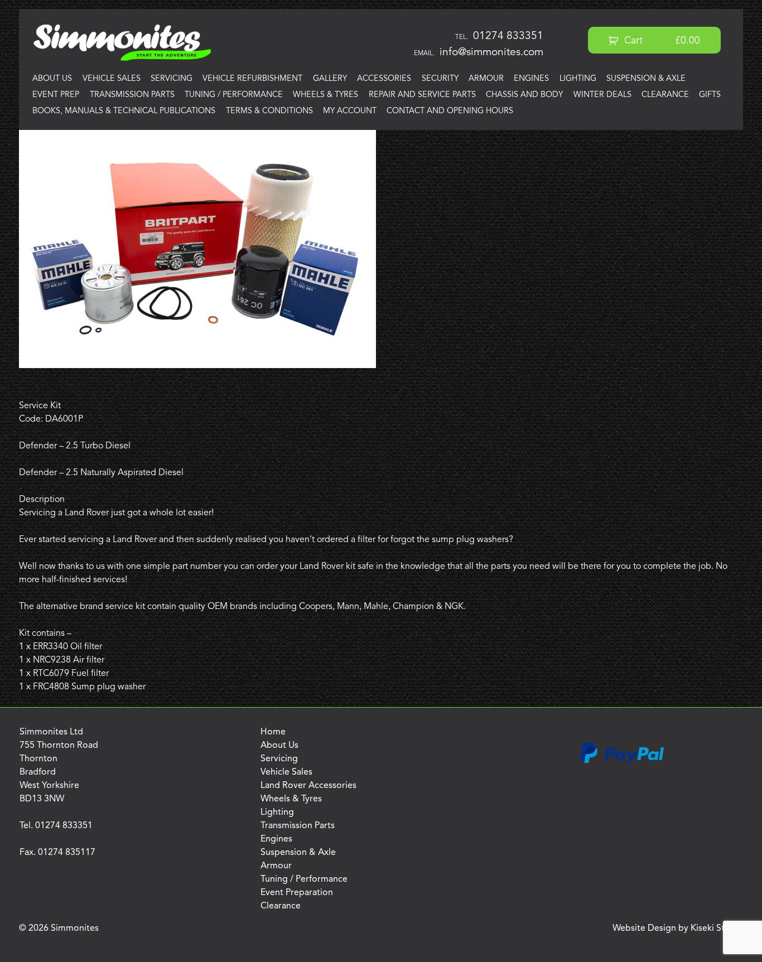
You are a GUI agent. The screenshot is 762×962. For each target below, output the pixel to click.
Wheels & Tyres (325, 95)
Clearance (665, 95)
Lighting (578, 79)
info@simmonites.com (491, 52)
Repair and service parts (422, 95)
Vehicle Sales (112, 79)
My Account (350, 111)
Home (273, 732)
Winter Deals (602, 95)
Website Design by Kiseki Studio (678, 928)
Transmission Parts (132, 95)
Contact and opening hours (450, 111)
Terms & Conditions (269, 111)
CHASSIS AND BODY (524, 95)
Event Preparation (297, 892)
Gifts (710, 95)
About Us (52, 79)
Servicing (171, 79)
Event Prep (55, 95)
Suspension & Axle (646, 79)
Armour (486, 79)
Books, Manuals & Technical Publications (123, 111)
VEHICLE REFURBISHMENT (252, 79)
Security (440, 79)
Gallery (330, 79)
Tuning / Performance (234, 95)
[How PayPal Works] (622, 761)
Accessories (384, 79)
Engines (531, 79)
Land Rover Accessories (308, 785)
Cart (660, 41)
